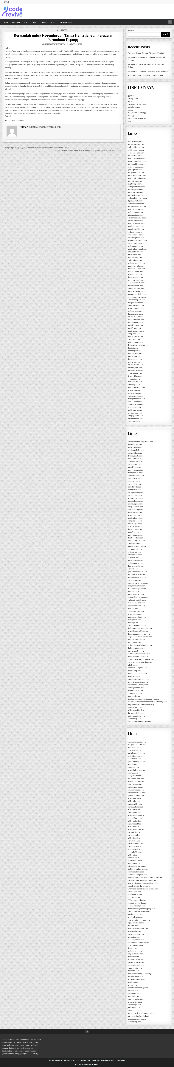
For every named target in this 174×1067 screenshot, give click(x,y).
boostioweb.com (135, 447)
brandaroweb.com (136, 419)
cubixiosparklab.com (137, 218)
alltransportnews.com (137, 866)
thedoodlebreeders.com (138, 943)
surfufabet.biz (134, 835)
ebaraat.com (133, 773)
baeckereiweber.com (137, 742)
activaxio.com (133, 558)
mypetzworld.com (136, 923)
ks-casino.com (134, 937)
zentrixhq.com (134, 339)
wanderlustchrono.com (138, 597)
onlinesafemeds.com (137, 793)
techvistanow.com (135, 212)
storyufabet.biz (134, 846)
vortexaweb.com (135, 495)
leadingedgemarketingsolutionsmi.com (145, 878)
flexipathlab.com (135, 376)
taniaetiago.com (134, 1005)
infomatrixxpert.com (137, 207)
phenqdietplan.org (136, 965)
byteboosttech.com (136, 779)
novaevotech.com (135, 221)
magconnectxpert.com (137, 240)
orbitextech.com (135, 614)
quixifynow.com (134, 328)
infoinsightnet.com (136, 190)
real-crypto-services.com (139, 920)
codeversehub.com (136, 289)
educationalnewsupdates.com (140, 442)
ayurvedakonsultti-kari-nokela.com (143, 889)
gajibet (5, 1054)
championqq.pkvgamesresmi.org (23, 1054)
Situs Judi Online (66, 22)
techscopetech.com (136, 263)
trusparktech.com (135, 507)
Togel (53, 22)
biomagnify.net (134, 1022)
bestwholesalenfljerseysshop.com (143, 883)
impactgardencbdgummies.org (141, 1013)
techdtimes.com (135, 756)
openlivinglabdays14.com (139, 886)
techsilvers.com (135, 951)
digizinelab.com (134, 255)
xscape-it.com (134, 897)
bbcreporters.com (136, 872)
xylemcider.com (135, 1002)
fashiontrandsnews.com (138, 869)
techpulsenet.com (135, 246)
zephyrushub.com (136, 450)
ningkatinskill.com (136, 954)
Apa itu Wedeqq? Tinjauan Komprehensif (145, 75)
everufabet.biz (134, 858)
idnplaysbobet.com (136, 651)
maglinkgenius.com (136, 226)
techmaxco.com (134, 552)
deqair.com (132, 948)
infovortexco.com (135, 252)
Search (131, 31)
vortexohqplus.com (136, 541)
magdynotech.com (136, 308)
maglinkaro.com (135, 274)
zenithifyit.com (134, 487)
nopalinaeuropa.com (137, 1019)
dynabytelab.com (135, 456)
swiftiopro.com (134, 543)
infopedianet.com (135, 303)
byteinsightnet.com (136, 195)
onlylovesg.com (134, 642)
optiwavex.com (134, 393)
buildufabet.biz (134, 863)
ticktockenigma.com (136, 606)
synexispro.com (135, 693)
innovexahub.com (135, 470)
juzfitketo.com (134, 1008)
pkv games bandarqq (137, 113)
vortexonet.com (135, 464)
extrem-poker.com (136, 934)
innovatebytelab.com (137, 178)
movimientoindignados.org (139, 974)
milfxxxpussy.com (135, 977)
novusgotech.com (135, 353)
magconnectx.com (135, 690)
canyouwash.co (134, 750)
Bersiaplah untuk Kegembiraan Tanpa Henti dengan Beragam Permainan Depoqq (63, 37)
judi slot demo (134, 107)
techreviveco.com (135, 272)
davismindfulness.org (137, 713)
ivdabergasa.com (135, 914)
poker (130, 110)
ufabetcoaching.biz (136, 710)
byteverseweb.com (136, 291)
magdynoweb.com (135, 266)
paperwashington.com (137, 668)
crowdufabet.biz (135, 861)
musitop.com (133, 982)
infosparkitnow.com (136, 164)
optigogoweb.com (135, 416)
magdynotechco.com (137, 161)
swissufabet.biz (134, 813)
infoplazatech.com (136, 173)
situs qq (5, 1045)
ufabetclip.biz (134, 801)
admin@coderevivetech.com (54, 44)
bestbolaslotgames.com (138, 657)
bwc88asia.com (134, 931)
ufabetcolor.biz (134, 821)
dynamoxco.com (135, 359)
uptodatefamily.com (136, 979)
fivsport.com (133, 957)
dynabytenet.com (135, 277)
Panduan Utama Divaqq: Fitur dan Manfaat (146, 53)
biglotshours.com (135, 787)
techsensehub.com (136, 153)
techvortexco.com (135, 167)
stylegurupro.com (136, 563)
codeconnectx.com (136, 204)
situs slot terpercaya (137, 104)
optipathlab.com (135, 453)
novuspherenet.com (136, 387)
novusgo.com (133, 592)
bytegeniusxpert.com (137, 175)
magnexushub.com (136, 781)
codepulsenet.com (136, 306)
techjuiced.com (134, 776)
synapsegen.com (135, 373)
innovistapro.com (135, 535)
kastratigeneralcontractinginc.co (142, 880)
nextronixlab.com (135, 337)
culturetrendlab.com (137, 600)
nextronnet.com (135, 356)
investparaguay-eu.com (138, 928)
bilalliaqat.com (134, 676)
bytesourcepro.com (136, 280)
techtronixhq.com (135, 142)
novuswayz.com (135, 524)
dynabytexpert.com (136, 345)
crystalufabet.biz (135, 852)
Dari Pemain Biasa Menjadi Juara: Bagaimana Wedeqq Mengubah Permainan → (89, 151)
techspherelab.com (136, 283)
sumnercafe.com (135, 968)
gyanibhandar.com (136, 796)
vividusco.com (134, 481)
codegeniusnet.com (136, 187)
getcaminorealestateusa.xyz (140, 721)
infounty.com (133, 926)
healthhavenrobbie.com (138, 631)
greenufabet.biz (135, 818)
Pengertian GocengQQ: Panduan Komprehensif (148, 71)
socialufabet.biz (134, 832)
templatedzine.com (136, 960)
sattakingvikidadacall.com (139, 654)
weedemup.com (135, 671)
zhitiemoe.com (134, 994)
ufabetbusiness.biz (136, 815)
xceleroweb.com (135, 413)
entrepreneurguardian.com (140, 662)
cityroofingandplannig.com (139, 911)
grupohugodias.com (136, 945)
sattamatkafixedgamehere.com (141, 659)
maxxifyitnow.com (135, 325)
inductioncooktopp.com (138, 682)
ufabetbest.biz (134, 838)
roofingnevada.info (136, 688)
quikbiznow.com (135, 410)
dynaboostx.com (135, 529)
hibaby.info (132, 665)
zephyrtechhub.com (136, 399)
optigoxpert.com (135, 521)
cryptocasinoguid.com (137, 875)
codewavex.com (135, 232)
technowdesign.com (136, 906)
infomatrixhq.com (135, 215)
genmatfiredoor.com (137, 625)
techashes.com (134, 747)
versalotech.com (135, 549)
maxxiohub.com (134, 490)
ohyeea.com (133, 991)
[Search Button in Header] (170, 22)
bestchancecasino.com (137, 673)
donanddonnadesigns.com (139, 634)
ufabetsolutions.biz (136, 829)
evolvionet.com (134, 459)
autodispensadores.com (138, 679)
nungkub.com (133, 996)
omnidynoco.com (135, 396)
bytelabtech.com (135, 156)
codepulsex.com (135, 260)
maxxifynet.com (134, 467)
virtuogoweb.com (135, 784)
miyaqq (33, 1051)
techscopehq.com (135, 311)
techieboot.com (134, 759)
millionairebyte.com (136, 716)
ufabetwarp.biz (134, 798)
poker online (15, 1042)
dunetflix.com (133, 971)
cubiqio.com (133, 569)
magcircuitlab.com (136, 229)
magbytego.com (135, 184)
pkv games (19, 120)
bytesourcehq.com (136, 192)
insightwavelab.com (136, 586)
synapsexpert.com (136, 404)
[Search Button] (87, 1031)
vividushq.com (134, 379)
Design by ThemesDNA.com (87, 1064)
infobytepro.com (135, 181)
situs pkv (29, 1039)
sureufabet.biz (134, 841)
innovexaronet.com (136, 209)
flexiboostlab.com (135, 538)
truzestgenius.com (136, 243)
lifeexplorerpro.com (137, 589)
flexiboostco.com (135, 444)
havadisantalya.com (136, 753)
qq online (132, 96)
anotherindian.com (136, 999)
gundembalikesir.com (137, 762)
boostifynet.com (135, 512)
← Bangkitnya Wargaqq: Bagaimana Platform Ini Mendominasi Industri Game (35, 148)
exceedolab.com (135, 555)
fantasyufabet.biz (135, 807)
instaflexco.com (134, 532)
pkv (129, 121)
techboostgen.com (136, 150)
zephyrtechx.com (135, 518)
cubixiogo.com (134, 385)
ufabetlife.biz (133, 827)
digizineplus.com (135, 314)
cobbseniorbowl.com (137, 903)
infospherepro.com (136, 575)
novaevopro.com (135, 504)
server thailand (8, 1048)
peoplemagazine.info (137, 745)
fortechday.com (134, 719)
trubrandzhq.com (135, 510)
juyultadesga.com (135, 917)
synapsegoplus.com (136, 300)
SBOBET (44, 22)
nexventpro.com (135, 515)
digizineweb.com (135, 201)
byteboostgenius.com (137, 297)
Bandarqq (16, 22)
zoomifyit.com (134, 421)
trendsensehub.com (136, 603)
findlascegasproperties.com (140, 628)
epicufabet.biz (134, 849)
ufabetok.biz (133, 855)
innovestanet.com (135, 342)
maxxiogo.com (134, 351)
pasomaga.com (134, 1010)
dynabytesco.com (135, 560)
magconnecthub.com (137, 294)
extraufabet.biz (134, 824)
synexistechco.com (136, 476)
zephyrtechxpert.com (137, 249)
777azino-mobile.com (137, 900)
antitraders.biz (134, 892)
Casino (34, 22)
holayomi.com (134, 696)
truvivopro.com (135, 478)
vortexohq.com (134, 580)
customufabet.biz (135, 844)
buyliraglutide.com (136, 790)
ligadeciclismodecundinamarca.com (143, 699)
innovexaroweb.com (136, 269)
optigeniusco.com (135, 498)
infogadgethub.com (136, 144)
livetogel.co (133, 623)
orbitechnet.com (135, 390)
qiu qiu (130, 101)
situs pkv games (17, 1045)
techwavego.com (135, 257)
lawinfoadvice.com (136, 962)
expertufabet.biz (135, 804)
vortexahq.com (134, 484)
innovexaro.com (135, 317)
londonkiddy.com (135, 707)
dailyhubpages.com (136, 648)
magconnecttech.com (137, 617)
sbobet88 (20, 1039)
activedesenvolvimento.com (140, 645)
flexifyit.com (133, 348)
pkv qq (131, 116)
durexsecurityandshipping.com (141, 909)
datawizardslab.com (136, 566)
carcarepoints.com (136, 940)
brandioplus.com (135, 368)
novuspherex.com (135, 501)
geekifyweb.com (135, 170)
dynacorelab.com (135, 473)
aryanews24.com (135, 895)
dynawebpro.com (135, 370)
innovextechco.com (136, 224)
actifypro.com (134, 526)
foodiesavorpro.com (137, 577)
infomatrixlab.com (135, 286)
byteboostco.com (135, 235)
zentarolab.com (134, 407)
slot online (10, 1039)
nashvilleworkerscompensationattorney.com (147, 702)
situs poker (133, 99)
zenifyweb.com (134, 620)
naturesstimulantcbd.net (138, 1016)
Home (6, 2)
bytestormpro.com (136, 594)
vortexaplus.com (135, 382)
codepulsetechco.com (137, 198)
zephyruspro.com (136, 331)
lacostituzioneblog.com (138, 988)
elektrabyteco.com (136, 238)
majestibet (24, 1051)
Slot (26, 22)
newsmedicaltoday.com (138, 685)
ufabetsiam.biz (134, 810)
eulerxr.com (133, 609)
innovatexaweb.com (136, 158)
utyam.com (132, 985)
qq (3, 1039)
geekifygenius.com (136, 611)
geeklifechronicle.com (137, 572)
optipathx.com (134, 334)
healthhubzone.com (136, 770)
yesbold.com (133, 767)
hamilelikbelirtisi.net (137, 546)
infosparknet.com (135, 323)
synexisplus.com (135, 461)
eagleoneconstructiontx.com (140, 637)
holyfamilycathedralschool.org (141, 705)
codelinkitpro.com (136, 147)
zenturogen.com (135, 362)
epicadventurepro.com (138, 583)
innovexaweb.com (135, 365)
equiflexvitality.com (136, 640)
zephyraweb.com (135, 493)
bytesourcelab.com (136, 320)
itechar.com (133, 764)
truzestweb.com (135, 402)
